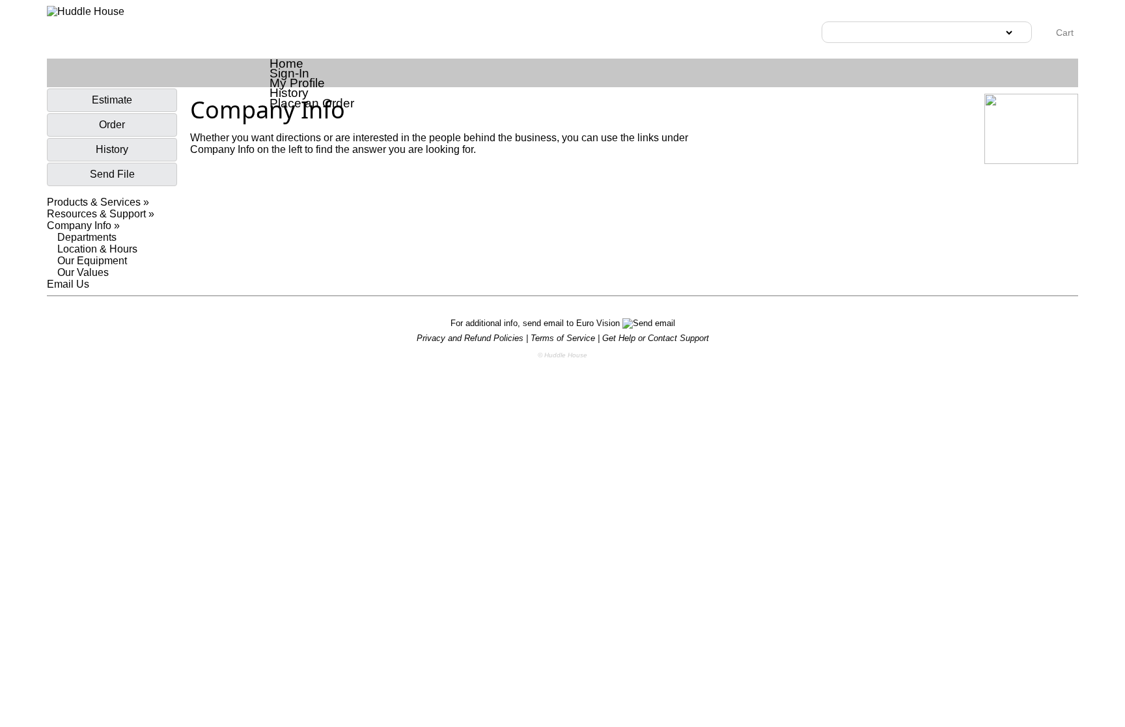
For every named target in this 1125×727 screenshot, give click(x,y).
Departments (87, 237)
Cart (1063, 32)
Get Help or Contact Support (655, 338)
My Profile (297, 83)
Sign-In (289, 73)
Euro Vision (599, 323)
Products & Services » (98, 202)
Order (112, 124)
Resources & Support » (100, 213)
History (289, 93)
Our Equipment (92, 260)
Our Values (83, 272)
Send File (112, 174)
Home (286, 63)
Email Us (68, 284)
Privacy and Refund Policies (470, 338)
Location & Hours (97, 248)
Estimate (112, 99)
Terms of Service (563, 338)
